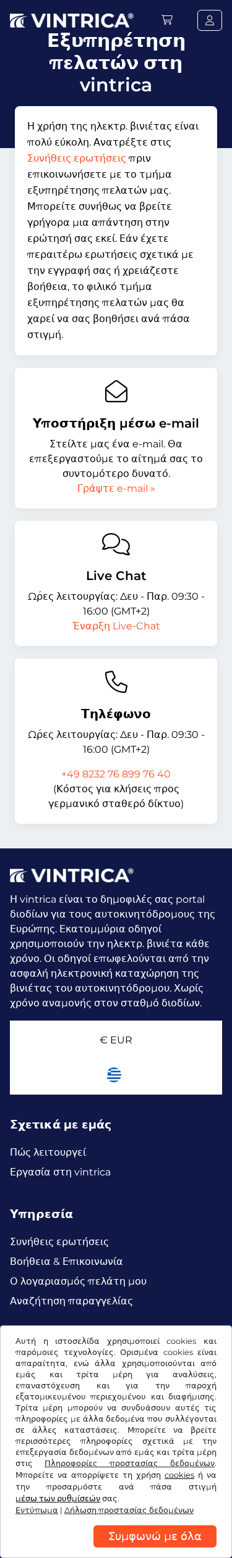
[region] (116, 1548)
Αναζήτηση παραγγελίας (71, 1301)
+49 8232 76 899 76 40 (116, 774)
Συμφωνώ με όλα (155, 1536)
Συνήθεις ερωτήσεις (76, 158)
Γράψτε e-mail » (116, 488)
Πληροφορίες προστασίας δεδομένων (130, 1463)
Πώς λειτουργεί (48, 1152)
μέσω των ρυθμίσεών (57, 1498)
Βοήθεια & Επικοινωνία (66, 1261)
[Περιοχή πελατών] (209, 20)
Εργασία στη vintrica (60, 1172)
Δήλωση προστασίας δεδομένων (129, 1510)
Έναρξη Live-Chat (116, 626)
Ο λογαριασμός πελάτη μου (78, 1281)
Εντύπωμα (36, 1510)
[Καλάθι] (167, 20)
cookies (179, 1475)
